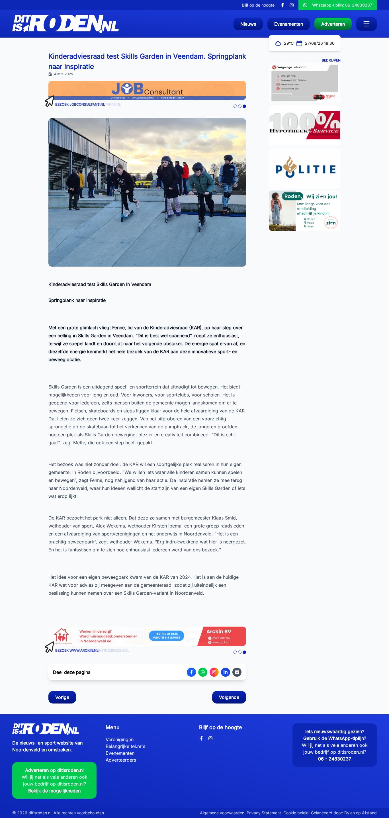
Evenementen (120, 753)
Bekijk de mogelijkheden (54, 791)
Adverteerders (121, 760)
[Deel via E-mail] (236, 672)
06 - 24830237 (334, 759)
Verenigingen (120, 739)
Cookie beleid (296, 812)
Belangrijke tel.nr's (125, 746)
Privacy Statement (264, 812)
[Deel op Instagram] (214, 672)
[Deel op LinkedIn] (225, 672)
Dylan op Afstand (360, 812)
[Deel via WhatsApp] (202, 672)
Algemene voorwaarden (222, 812)
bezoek (80, 104)
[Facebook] (282, 5)
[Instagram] (291, 5)
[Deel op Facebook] (191, 672)
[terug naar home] (65, 24)
